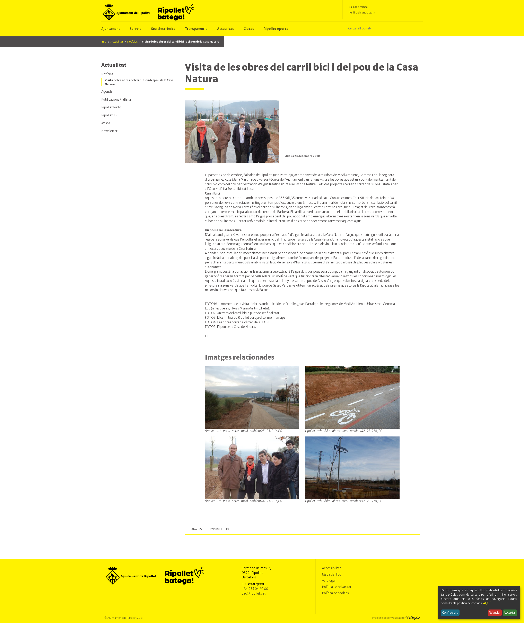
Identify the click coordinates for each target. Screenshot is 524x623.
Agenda (106, 91)
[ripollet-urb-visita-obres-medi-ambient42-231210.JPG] (352, 397)
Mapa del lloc (331, 574)
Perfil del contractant (362, 12)
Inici (103, 41)
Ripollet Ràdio (111, 107)
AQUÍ (486, 603)
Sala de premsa (358, 7)
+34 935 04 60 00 (255, 589)
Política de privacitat (336, 587)
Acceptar (510, 612)
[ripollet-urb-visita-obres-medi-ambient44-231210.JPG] (252, 468)
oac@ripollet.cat (253, 593)
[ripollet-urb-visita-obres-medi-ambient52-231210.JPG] (352, 468)
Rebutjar (494, 612)
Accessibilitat (331, 568)
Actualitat (117, 41)
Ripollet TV (109, 115)
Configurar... (450, 612)
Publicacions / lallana (116, 99)
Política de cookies (335, 593)
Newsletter (109, 131)
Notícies (132, 41)
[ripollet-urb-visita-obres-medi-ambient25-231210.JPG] (252, 397)
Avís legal (328, 581)
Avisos (105, 123)
